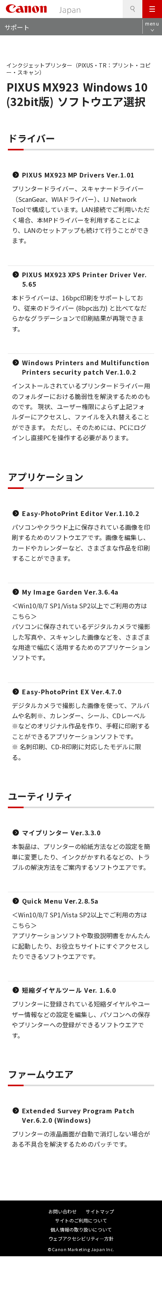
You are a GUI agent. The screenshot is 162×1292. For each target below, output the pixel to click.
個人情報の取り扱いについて (81, 1229)
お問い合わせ (62, 1211)
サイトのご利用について (81, 1220)
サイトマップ (100, 1211)
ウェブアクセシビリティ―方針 (81, 1238)
